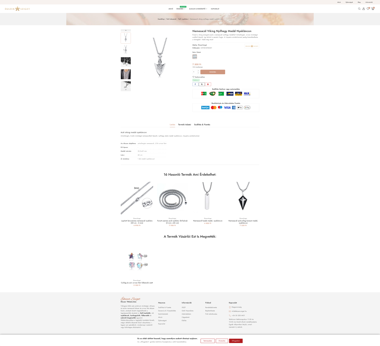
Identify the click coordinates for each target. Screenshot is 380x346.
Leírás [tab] (172, 124)
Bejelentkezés (210, 311)
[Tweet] (202, 84)
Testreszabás (207, 341)
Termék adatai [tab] (184, 124)
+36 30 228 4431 (238, 315)
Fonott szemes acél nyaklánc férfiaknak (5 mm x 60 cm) (172, 221)
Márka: (195, 45)
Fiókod (208, 302)
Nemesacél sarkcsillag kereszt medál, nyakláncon (243, 221)
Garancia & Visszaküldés (167, 311)
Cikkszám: (196, 48)
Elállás (184, 320)
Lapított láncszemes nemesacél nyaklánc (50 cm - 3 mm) (137, 221)
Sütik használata (187, 311)
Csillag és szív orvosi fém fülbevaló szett (137, 282)
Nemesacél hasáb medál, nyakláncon (207, 220)
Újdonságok (349, 2)
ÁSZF (184, 307)
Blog (359, 2)
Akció (339, 2)
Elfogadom (236, 341)
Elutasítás (222, 341)
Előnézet (150, 183)
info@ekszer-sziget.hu (239, 311)
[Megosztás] (195, 84)
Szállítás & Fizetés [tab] (202, 124)
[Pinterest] (208, 84)
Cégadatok (186, 317)
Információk (369, 2)
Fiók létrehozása (211, 314)
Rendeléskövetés (211, 307)
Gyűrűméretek (163, 314)
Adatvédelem (186, 314)
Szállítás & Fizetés (164, 307)
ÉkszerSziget (202, 45)
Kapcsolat (161, 324)
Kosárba (212, 72)
